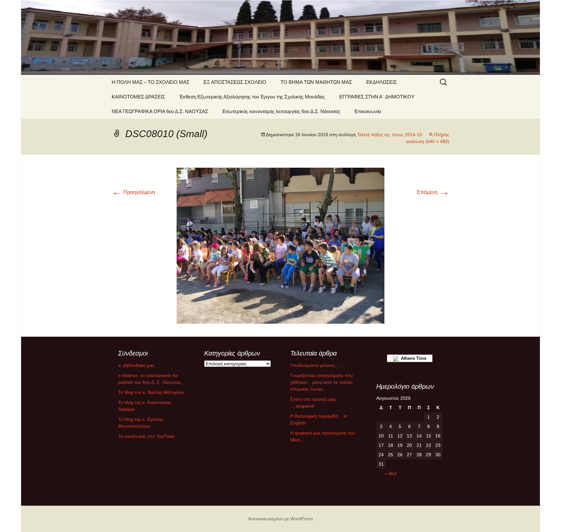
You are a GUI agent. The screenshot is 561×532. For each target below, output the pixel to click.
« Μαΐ (390, 473)
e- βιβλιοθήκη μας (136, 365)
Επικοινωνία (368, 111)
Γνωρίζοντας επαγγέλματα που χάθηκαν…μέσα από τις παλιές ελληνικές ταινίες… (321, 382)
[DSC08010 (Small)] (280, 245)
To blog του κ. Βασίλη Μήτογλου (151, 392)
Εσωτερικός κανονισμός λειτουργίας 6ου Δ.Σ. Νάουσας (281, 111)
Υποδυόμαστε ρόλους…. (315, 365)
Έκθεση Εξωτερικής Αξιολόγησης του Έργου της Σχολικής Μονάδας (252, 96)
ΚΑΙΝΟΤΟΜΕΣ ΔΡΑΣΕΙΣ (138, 96)
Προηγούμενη (133, 192)
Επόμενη (433, 192)
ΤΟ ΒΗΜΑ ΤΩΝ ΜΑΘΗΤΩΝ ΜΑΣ (316, 82)
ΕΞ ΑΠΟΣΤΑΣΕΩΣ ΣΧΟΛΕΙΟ (235, 82)
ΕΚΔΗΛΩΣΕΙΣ (381, 82)
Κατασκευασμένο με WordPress (280, 518)
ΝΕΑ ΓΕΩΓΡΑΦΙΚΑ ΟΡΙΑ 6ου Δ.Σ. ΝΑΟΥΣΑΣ (160, 111)
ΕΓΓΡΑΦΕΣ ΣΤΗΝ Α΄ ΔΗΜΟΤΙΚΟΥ (377, 96)
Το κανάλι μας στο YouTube (146, 436)
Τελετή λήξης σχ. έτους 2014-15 (389, 134)
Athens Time (412, 358)
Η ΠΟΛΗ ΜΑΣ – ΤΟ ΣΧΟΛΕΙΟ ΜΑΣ (150, 82)
